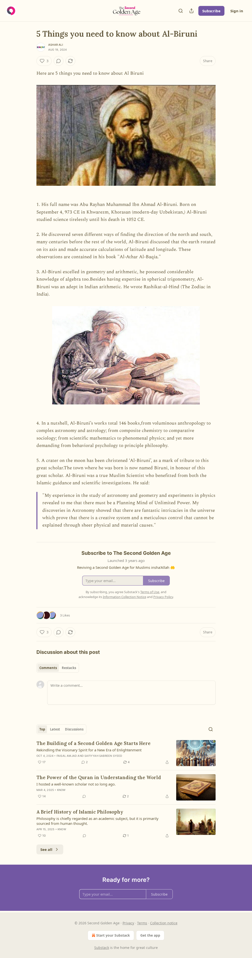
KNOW (61, 790)
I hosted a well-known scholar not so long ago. (76, 784)
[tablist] (57, 668)
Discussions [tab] (74, 729)
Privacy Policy (163, 597)
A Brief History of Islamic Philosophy (79, 812)
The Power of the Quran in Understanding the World (98, 777)
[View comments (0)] (58, 61)
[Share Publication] (191, 11)
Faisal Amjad (67, 756)
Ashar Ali (55, 44)
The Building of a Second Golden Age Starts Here (93, 743)
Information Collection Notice (124, 597)
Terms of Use (149, 592)
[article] (126, 753)
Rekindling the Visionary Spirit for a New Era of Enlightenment (89, 749)
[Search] (181, 11)
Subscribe (211, 10)
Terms (142, 923)
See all (46, 849)
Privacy (128, 923)
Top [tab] (42, 729)
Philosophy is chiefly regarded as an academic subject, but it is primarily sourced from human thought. (97, 821)
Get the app (150, 935)
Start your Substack (113, 935)
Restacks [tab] (69, 668)
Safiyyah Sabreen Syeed (103, 756)
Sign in (236, 10)
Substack (101, 947)
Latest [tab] (55, 729)
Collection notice (163, 923)
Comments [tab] (48, 668)
